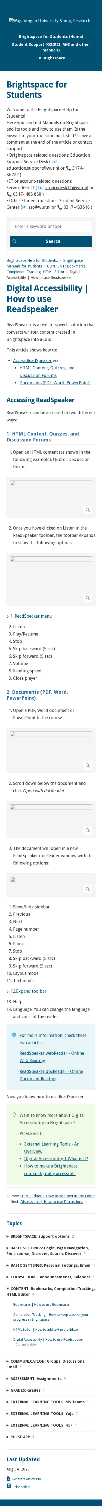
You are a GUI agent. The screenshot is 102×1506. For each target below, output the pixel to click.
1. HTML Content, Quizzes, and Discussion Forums (43, 437)
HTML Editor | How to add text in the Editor (57, 1196)
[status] (51, 1057)
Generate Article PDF (27, 1479)
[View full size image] (51, 497)
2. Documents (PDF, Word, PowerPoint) (37, 695)
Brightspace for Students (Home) (51, 36)
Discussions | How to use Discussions (51, 1201)
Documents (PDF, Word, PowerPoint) (55, 382)
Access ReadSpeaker (32, 360)
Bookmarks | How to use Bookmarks (41, 1305)
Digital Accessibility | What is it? (56, 1158)
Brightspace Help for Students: (32, 260)
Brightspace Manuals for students (45, 263)
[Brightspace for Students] (49, 20)
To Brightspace (51, 58)
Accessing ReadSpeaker (41, 400)
